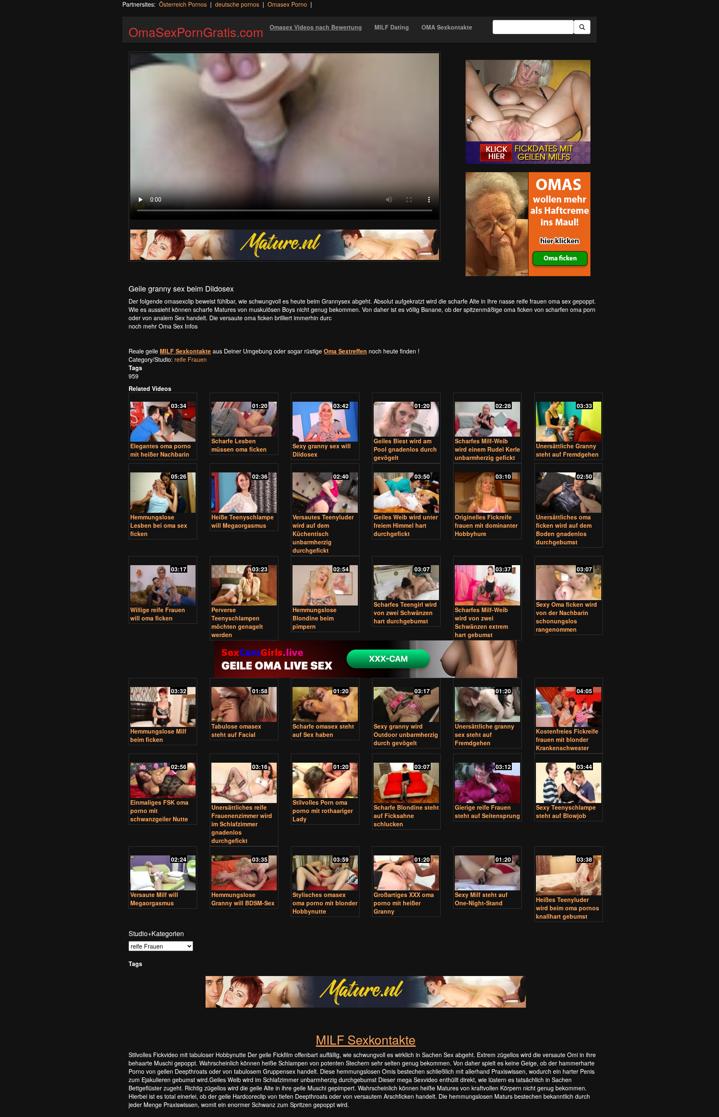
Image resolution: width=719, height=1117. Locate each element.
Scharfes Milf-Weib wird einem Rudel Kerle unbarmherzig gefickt (487, 449)
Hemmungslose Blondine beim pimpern (315, 617)
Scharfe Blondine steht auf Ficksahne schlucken (406, 815)
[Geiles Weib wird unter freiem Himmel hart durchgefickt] (406, 489)
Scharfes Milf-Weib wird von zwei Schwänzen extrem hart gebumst (481, 622)
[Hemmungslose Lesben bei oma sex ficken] (163, 489)
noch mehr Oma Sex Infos (163, 326)
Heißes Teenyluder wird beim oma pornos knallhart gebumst (567, 907)
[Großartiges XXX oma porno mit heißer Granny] (406, 869)
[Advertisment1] (528, 112)
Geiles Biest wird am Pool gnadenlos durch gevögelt (405, 449)
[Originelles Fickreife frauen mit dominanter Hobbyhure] (487, 489)
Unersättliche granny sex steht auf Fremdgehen (484, 734)
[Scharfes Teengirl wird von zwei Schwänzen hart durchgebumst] (406, 579)
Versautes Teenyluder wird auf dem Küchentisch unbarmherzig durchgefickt (323, 533)
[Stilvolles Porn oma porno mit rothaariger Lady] (325, 776)
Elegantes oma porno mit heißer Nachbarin (160, 450)
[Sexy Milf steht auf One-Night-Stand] (487, 869)
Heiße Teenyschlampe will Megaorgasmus (242, 521)
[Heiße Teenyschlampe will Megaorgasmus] (244, 489)
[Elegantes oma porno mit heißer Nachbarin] (163, 418)
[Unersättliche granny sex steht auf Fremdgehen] (487, 701)
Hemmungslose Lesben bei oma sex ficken (158, 525)
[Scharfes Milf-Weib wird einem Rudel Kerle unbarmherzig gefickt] (487, 415)
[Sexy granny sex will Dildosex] (325, 418)
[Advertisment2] (528, 224)
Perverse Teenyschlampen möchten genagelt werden (237, 622)
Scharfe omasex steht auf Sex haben (323, 730)
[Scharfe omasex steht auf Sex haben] (325, 701)
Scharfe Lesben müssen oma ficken (239, 445)
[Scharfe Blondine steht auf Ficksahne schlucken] (406, 779)
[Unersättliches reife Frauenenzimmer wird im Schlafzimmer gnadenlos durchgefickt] (244, 779)
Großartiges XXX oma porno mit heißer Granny (404, 902)
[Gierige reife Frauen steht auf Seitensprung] (487, 779)
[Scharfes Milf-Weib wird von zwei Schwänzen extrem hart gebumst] (487, 581)
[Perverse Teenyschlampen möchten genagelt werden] (244, 581)
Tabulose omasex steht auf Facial (236, 730)
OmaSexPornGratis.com (196, 32)
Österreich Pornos (183, 4)
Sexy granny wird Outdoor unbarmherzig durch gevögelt (406, 734)
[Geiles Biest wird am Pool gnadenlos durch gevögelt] (406, 415)
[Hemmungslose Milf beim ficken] (163, 703)
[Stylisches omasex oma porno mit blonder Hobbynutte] (325, 869)
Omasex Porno (287, 4)
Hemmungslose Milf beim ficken (158, 735)
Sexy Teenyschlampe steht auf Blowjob (566, 811)
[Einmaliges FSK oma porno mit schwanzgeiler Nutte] (163, 776)
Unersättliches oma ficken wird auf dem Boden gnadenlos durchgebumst (564, 529)
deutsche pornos (237, 4)
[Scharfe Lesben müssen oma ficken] (244, 415)
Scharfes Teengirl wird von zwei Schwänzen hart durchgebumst (405, 612)
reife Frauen (190, 359)
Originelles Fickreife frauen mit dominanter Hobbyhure (486, 525)
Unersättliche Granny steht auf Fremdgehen (567, 450)
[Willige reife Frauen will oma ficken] (163, 581)
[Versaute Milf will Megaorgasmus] (163, 869)
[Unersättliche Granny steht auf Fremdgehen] (568, 418)
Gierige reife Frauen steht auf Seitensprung (487, 811)
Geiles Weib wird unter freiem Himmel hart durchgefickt (406, 525)
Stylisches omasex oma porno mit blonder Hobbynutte (325, 902)
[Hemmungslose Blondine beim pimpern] (325, 581)
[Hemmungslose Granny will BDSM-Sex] (244, 869)
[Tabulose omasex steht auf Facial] (244, 701)
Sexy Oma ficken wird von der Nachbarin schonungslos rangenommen (566, 616)
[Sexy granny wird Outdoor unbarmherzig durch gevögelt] (406, 701)
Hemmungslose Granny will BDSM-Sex (243, 898)
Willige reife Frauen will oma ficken (157, 613)
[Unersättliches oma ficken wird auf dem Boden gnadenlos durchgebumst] (568, 489)
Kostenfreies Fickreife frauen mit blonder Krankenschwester (567, 739)
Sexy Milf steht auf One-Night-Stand (481, 898)
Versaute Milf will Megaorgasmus (154, 898)
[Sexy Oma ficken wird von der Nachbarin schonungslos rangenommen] (568, 579)
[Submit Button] (582, 27)
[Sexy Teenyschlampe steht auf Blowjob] (568, 779)
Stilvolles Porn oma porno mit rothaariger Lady (323, 810)
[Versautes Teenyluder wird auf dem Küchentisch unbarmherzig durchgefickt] (325, 489)
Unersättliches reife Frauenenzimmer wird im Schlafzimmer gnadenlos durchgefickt (241, 824)
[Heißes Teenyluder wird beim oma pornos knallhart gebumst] (568, 872)
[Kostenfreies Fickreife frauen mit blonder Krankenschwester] (568, 703)
